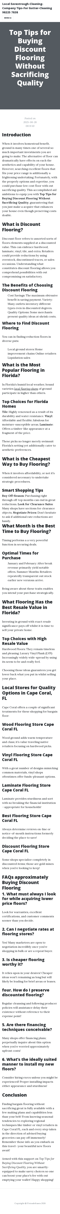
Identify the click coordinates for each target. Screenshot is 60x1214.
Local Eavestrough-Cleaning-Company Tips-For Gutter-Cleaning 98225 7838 (27, 8)
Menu (7, 18)
